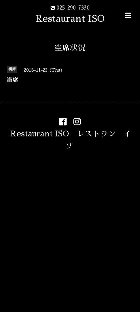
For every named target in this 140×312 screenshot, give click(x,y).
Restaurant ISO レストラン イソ (71, 140)
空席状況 (70, 48)
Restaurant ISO (70, 18)
